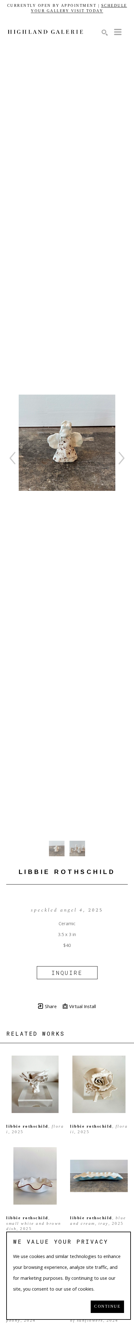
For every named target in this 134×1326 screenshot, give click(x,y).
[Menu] (118, 32)
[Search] (105, 32)
